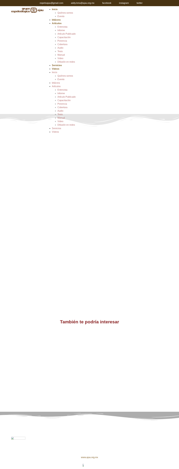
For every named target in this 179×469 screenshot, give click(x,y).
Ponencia (62, 41)
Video (60, 58)
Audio (60, 48)
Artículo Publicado (66, 34)
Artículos (57, 23)
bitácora (56, 20)
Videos (55, 69)
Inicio (55, 9)
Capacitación (64, 37)
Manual (61, 55)
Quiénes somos (65, 13)
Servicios (57, 65)
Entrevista (62, 27)
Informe (61, 30)
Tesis (60, 51)
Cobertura (62, 44)
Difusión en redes (66, 62)
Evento (60, 16)
